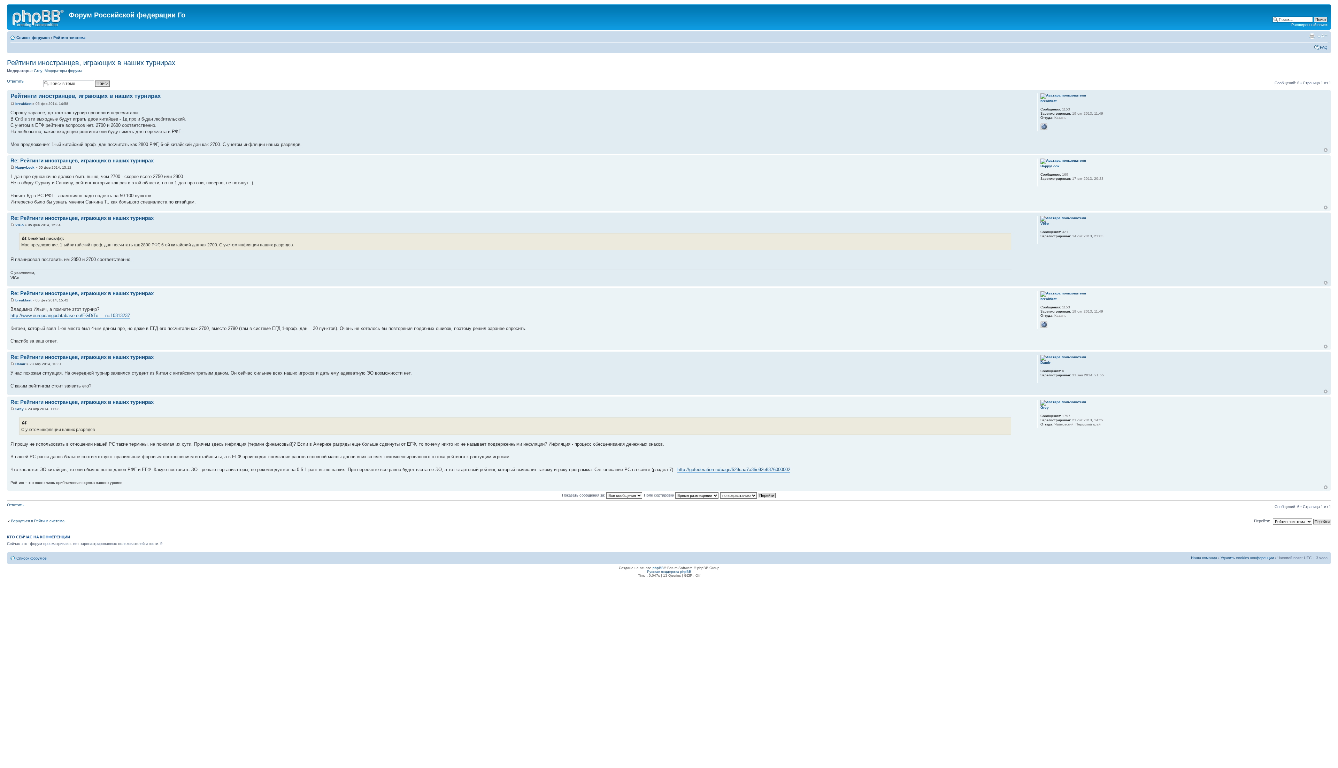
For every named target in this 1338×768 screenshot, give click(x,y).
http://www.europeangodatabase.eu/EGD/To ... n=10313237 (70, 315)
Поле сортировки (659, 495)
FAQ (1324, 47)
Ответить (15, 81)
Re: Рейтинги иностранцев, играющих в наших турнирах (82, 160)
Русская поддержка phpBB (669, 572)
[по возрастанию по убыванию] (748, 495)
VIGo (19, 225)
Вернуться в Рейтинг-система (37, 521)
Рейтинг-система (69, 38)
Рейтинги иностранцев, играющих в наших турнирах (91, 63)
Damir (20, 364)
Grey (38, 71)
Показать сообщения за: (584, 495)
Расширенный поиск (1309, 25)
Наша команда (1204, 558)
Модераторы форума (63, 71)
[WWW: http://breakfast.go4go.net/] (1043, 126)
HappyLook (24, 167)
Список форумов (33, 38)
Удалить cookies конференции (1247, 558)
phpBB (658, 568)
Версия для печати (1312, 36)
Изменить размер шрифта (1322, 36)
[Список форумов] (39, 17)
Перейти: (1262, 521)
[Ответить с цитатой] (1002, 95)
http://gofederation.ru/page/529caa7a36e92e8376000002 (733, 469)
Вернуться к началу (1326, 150)
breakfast (23, 104)
